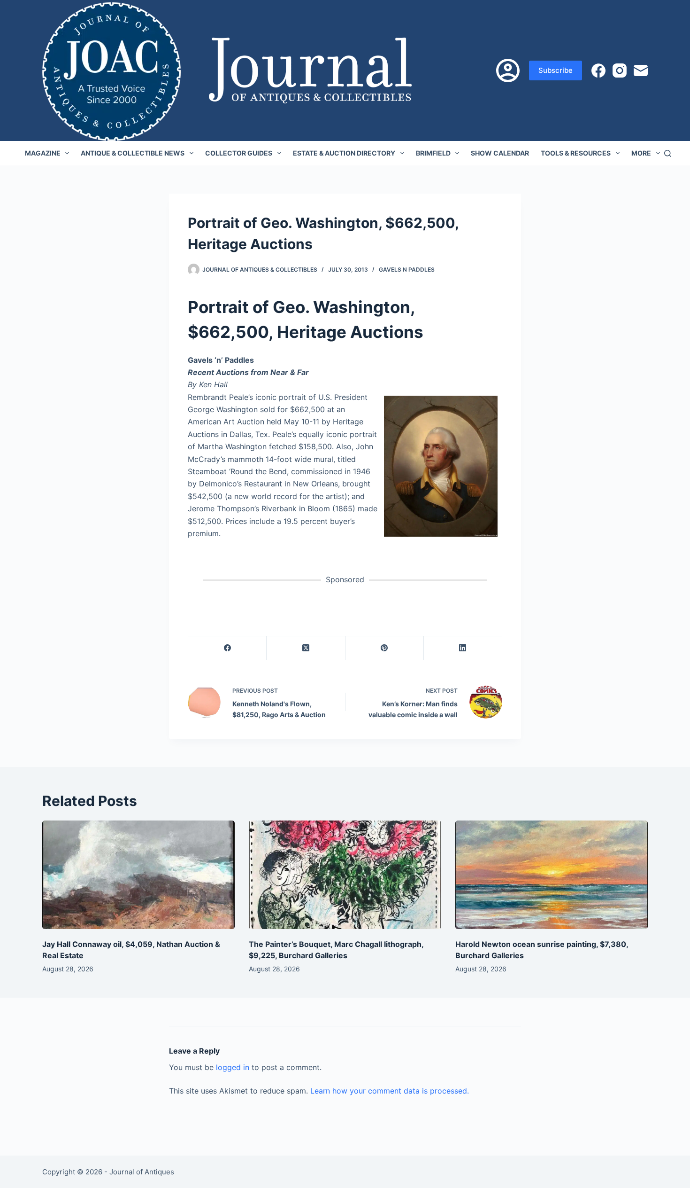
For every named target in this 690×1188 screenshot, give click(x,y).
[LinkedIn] (463, 648)
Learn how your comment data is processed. (389, 1090)
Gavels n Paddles (407, 269)
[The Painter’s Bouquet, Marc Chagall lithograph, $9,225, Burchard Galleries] (345, 875)
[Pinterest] (384, 648)
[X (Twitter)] (306, 648)
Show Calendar (500, 153)
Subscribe (555, 70)
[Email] (641, 70)
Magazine (43, 153)
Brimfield (433, 153)
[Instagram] (620, 70)
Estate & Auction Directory (344, 153)
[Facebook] (598, 70)
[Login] (508, 70)
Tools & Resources (576, 153)
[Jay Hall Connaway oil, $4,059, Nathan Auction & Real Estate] (138, 875)
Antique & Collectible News (132, 153)
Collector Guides (238, 153)
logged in (232, 1067)
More (641, 153)
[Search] (667, 153)
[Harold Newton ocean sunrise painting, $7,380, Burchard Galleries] (551, 875)
